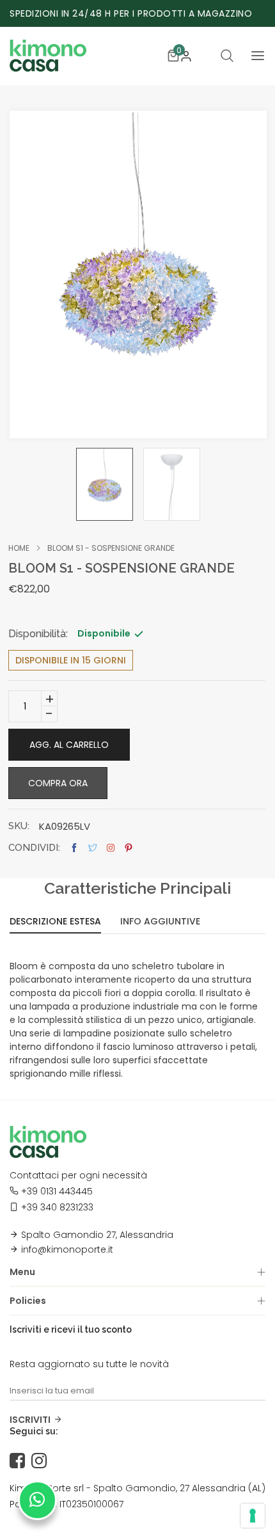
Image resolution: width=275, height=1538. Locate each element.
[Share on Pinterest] (128, 848)
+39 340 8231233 (57, 1207)
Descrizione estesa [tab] (55, 922)
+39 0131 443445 (57, 1191)
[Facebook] (20, 1461)
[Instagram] (42, 1461)
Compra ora (58, 783)
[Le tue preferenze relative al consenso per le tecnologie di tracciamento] (252, 1515)
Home (18, 548)
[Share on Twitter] (92, 848)
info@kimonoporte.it (67, 1249)
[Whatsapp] (37, 1500)
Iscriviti (30, 1419)
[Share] (110, 847)
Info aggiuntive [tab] (160, 922)
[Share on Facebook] (74, 848)
